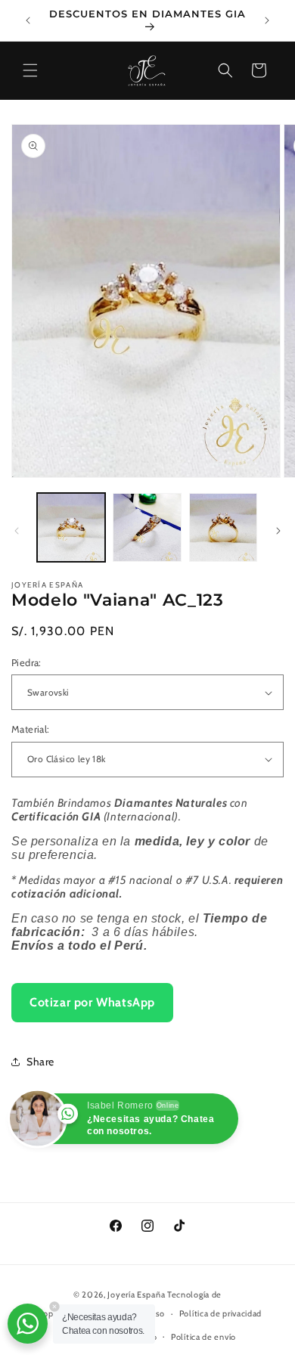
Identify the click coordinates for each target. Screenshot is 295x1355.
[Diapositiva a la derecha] (278, 530)
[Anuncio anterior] (28, 20)
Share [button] (40, 1061)
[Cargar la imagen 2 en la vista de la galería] (147, 527)
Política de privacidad (220, 1313)
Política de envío (203, 1337)
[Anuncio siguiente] (267, 20)
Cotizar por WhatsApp (92, 1002)
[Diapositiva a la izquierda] (16, 530)
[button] (30, 70)
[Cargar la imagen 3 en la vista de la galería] (223, 527)
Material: (30, 729)
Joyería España (136, 1294)
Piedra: (26, 662)
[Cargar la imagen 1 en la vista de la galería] (71, 527)
